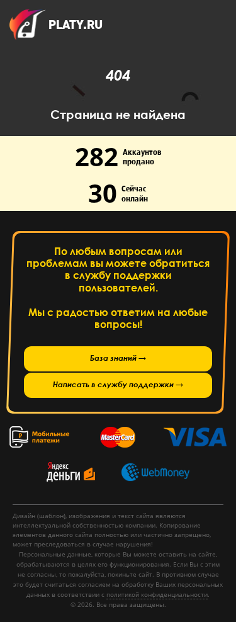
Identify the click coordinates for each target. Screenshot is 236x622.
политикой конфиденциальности (157, 594)
